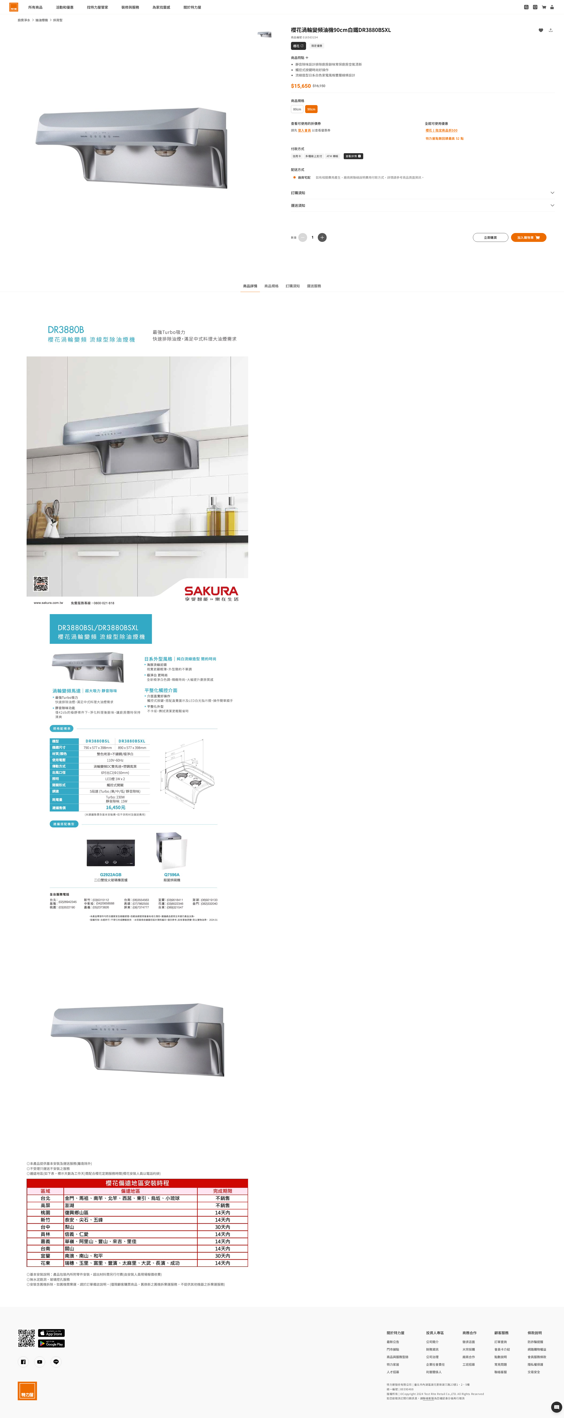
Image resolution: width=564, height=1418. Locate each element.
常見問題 (500, 1364)
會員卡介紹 (502, 1349)
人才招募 (393, 1372)
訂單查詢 (500, 1342)
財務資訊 (432, 1349)
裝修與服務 (130, 7)
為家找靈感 (161, 7)
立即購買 (490, 237)
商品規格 (271, 285)
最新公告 (393, 1342)
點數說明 (500, 1357)
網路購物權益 (537, 1349)
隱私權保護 (535, 1364)
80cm (297, 109)
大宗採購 (469, 1349)
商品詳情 (250, 285)
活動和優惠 (65, 7)
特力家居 (393, 1364)
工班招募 (469, 1364)
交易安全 (534, 1372)
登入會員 (304, 130)
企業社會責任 (435, 1364)
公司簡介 (432, 1342)
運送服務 (314, 285)
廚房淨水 (24, 20)
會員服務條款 (537, 1357)
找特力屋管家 (97, 7)
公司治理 (432, 1357)
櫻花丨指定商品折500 (442, 130)
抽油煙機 (41, 20)
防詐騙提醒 (535, 1342)
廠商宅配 (304, 177)
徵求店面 (469, 1342)
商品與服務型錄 (397, 1357)
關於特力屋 (192, 7)
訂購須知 (293, 285)
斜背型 (57, 20)
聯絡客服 (500, 1372)
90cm (311, 109)
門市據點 (393, 1349)
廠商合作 (469, 1357)
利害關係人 (434, 1372)
